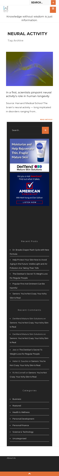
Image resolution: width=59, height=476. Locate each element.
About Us (11, 458)
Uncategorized (19, 438)
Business (17, 399)
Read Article (46, 119)
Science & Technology (23, 432)
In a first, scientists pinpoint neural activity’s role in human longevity (29, 94)
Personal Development (23, 419)
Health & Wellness (21, 412)
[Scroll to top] (29, 473)
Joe (14, 350)
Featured (17, 406)
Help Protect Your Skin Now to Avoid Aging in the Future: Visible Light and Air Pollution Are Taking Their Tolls (28, 264)
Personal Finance (21, 425)
